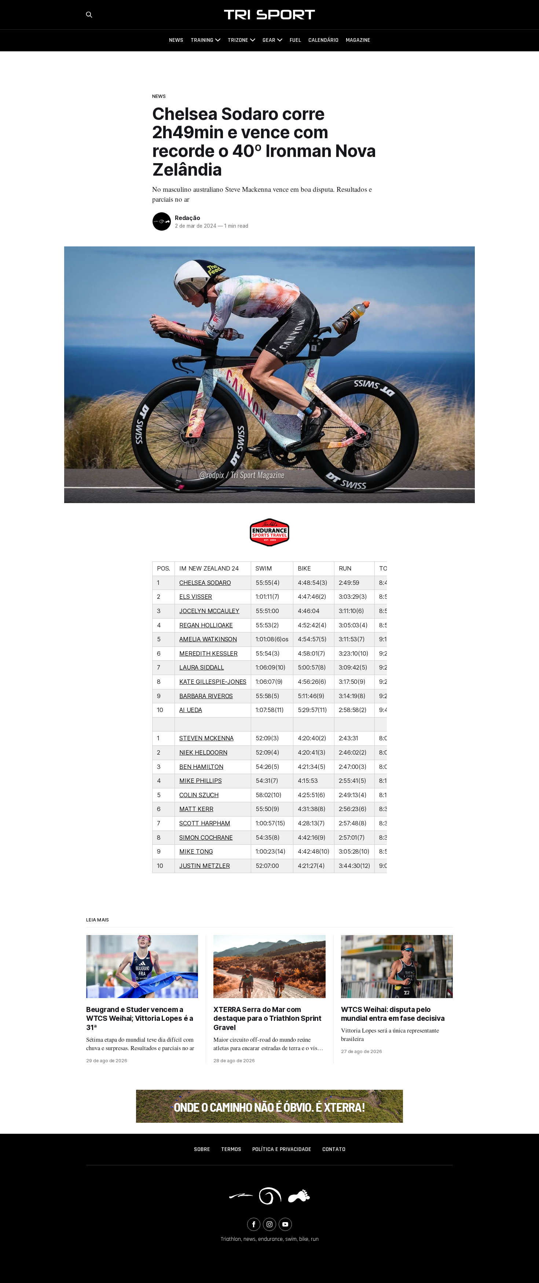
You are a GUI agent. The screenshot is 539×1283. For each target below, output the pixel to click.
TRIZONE (238, 40)
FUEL (295, 40)
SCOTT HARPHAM (204, 823)
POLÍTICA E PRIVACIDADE (281, 1149)
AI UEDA (190, 710)
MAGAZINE (358, 40)
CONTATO (333, 1149)
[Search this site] (89, 15)
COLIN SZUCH (199, 795)
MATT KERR (196, 809)
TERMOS (231, 1149)
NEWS (176, 40)
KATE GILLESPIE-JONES (212, 681)
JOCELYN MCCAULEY (209, 611)
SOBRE (202, 1149)
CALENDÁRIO (323, 40)
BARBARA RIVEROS (206, 696)
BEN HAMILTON (201, 766)
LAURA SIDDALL (201, 667)
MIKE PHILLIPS (200, 780)
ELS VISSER (195, 596)
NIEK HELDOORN (203, 752)
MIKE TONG (196, 851)
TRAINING (202, 40)
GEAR (269, 40)
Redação (187, 217)
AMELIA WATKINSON (208, 639)
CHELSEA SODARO (205, 582)
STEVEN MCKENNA (206, 738)
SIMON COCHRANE (205, 837)
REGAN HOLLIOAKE (206, 625)
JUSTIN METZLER (204, 865)
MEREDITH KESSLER (208, 653)
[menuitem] (202, 1149)
